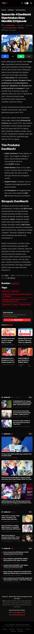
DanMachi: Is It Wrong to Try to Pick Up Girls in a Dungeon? (16, 295)
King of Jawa (11, 25)
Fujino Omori (6, 304)
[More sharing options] (29, 56)
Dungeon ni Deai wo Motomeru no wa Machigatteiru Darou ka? (14, 300)
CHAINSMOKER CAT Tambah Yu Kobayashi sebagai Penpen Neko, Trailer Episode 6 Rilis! (22, 402)
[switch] (26, 3)
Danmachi (15, 291)
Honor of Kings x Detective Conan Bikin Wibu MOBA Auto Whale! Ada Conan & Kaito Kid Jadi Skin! (17, 573)
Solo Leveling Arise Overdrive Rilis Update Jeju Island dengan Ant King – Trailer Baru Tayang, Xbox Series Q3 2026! (17, 579)
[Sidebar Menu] (31, 3)
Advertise (5, 629)
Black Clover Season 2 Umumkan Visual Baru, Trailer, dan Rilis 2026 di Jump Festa (10, 537)
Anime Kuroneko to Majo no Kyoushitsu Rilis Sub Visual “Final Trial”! (21, 422)
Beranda (3, 10)
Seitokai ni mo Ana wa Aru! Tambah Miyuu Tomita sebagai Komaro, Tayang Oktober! (8, 342)
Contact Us (27, 629)
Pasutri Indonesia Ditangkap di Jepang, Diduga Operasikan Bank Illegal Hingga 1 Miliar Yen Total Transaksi (16, 479)
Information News (21, 10)
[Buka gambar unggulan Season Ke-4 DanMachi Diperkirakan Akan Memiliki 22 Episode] (17, 43)
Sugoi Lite (15, 283)
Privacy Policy (20, 629)
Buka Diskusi (18, 320)
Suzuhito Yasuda (25, 304)
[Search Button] (22, 3)
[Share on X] (13, 56)
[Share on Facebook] (5, 56)
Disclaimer (13, 631)
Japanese (5, 450)
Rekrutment (12, 629)
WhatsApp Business (19, 614)
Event (4, 497)
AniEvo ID (12, 397)
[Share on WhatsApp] (21, 56)
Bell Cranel (6, 291)
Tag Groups (20, 631)
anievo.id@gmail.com (18, 612)
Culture (5, 473)
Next (30, 397)
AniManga (11, 10)
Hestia (15, 304)
